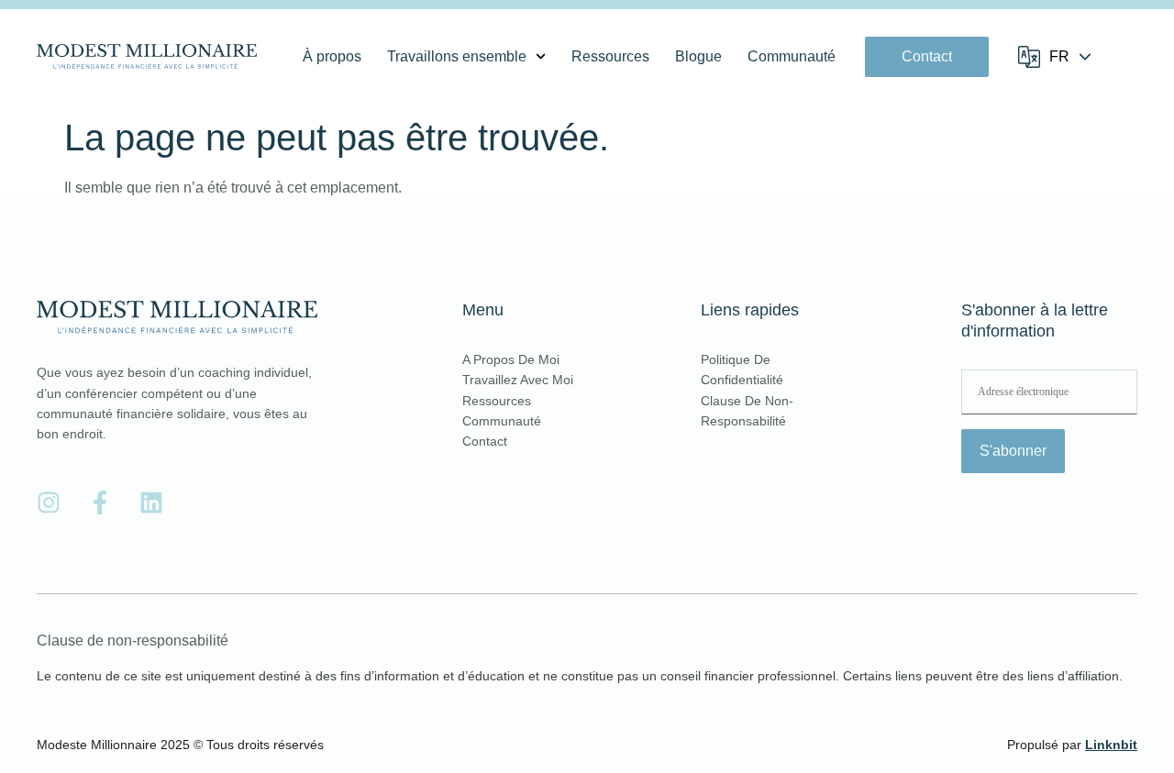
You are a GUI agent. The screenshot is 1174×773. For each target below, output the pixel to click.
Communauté (792, 56)
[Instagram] (49, 502)
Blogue (698, 56)
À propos (332, 56)
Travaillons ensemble (456, 56)
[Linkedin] (151, 502)
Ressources (610, 56)
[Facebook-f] (100, 502)
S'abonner (1013, 450)
